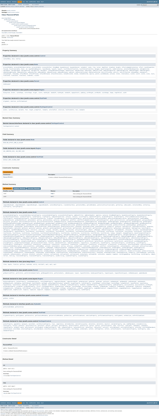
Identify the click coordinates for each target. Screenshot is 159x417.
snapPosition (147, 288)
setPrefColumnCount (138, 315)
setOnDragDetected (105, 247)
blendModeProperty (114, 215)
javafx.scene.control (13, 12)
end (124, 324)
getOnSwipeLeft (141, 225)
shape (111, 92)
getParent (118, 226)
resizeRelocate (94, 243)
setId (11, 247)
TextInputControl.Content (11, 126)
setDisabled (95, 246)
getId (111, 220)
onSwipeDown (134, 72)
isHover (90, 230)
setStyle (46, 254)
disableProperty (119, 217)
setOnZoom (100, 252)
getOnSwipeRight (8, 226)
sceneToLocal (28, 244)
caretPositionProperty (43, 324)
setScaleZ (39, 254)
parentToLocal (89, 241)
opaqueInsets (75, 92)
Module (9, 1)
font (26, 110)
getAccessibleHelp (88, 218)
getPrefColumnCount (79, 315)
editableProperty (116, 324)
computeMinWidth (43, 205)
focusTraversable (14, 69)
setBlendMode (40, 246)
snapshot (108, 254)
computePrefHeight (60, 281)
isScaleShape (115, 283)
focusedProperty (59, 218)
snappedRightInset (124, 288)
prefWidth (98, 92)
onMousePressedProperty (75, 238)
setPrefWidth (45, 288)
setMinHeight (130, 286)
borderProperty (21, 281)
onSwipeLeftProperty (69, 239)
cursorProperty (83, 217)
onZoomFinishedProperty (28, 241)
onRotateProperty (106, 238)
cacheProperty (36, 217)
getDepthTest (65, 220)
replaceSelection (78, 327)
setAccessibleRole (146, 244)
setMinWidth (146, 286)
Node (36, 64)
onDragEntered (25, 70)
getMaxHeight (115, 281)
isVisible (135, 230)
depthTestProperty (95, 217)
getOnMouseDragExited (90, 223)
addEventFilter (78, 215)
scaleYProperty (141, 243)
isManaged (97, 230)
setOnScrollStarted (148, 251)
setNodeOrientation (74, 247)
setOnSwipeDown (8, 252)
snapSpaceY (63, 289)
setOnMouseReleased (73, 251)
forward (15, 325)
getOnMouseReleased (45, 225)
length (31, 110)
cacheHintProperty (25, 217)
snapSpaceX (55, 289)
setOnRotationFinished (96, 251)
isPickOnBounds (119, 230)
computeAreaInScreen (58, 217)
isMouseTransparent (107, 230)
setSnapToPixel (71, 288)
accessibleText (47, 67)
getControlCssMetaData (56, 315)
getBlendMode (144, 218)
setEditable (83, 329)
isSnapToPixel (124, 283)
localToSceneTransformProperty (50, 233)
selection (61, 110)
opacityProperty (68, 241)
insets (40, 92)
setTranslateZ (74, 254)
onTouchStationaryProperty (11, 241)
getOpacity (110, 226)
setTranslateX (54, 254)
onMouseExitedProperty (45, 238)
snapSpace (47, 289)
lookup (113, 233)
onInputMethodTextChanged (56, 70)
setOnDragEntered (139, 247)
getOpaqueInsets (8, 283)
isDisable (55, 230)
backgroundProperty (9, 281)
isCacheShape (96, 283)
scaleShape (105, 92)
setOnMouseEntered (24, 251)
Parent (36, 81)
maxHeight (47, 92)
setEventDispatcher (113, 246)
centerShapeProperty (46, 281)
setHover (6, 247)
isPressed (128, 230)
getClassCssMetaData (41, 315)
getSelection (84, 325)
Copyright (3, 413)
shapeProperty (88, 288)
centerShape (28, 92)
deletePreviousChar (81, 324)
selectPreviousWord (64, 329)
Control (42, 56)
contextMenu (7, 59)
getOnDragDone (102, 221)
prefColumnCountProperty (105, 315)
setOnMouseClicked (82, 249)
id (26, 69)
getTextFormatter (106, 325)
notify (35, 264)
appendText (17, 324)
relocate (51, 243)
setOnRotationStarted (111, 251)
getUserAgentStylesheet (55, 283)
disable (118, 67)
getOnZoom (78, 226)
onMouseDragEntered (109, 70)
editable (21, 110)
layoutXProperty (8, 231)
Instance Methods (19, 188)
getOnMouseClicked (61, 223)
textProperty (142, 329)
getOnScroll (94, 225)
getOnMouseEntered (145, 223)
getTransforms (67, 228)
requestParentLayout (121, 273)
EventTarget (12, 32)
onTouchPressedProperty (126, 239)
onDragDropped (15, 70)
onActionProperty (91, 315)
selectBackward (114, 327)
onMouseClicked (97, 70)
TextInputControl (46, 107)
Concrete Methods (34, 188)
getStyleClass (19, 307)
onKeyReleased (79, 70)
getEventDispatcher (103, 220)
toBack (153, 254)
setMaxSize (112, 286)
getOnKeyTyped (50, 223)
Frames (20, 4)
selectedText (53, 110)
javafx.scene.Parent (12, 21)
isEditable (128, 325)
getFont (48, 325)
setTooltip (146, 205)
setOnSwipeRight (29, 252)
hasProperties (136, 228)
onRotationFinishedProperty (121, 238)
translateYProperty (35, 256)
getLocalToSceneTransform (45, 221)
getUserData (117, 228)
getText (91, 325)
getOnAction (67, 315)
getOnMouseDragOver (116, 223)
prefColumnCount (22, 101)
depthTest (105, 67)
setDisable (86, 246)
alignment (6, 101)
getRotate (150, 226)
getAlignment (20, 315)
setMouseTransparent (60, 247)
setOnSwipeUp (40, 252)
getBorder (92, 281)
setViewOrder (93, 254)
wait (47, 264)
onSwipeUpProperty (97, 239)
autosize (105, 215)
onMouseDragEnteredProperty (93, 236)
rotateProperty (105, 243)
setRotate (6, 254)
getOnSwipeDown (131, 225)
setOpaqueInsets (8, 288)
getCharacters (29, 315)
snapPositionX (7, 289)
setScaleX (25, 254)
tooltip (18, 59)
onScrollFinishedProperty (11, 239)
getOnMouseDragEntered (75, 223)
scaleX (132, 74)
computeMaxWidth (20, 205)
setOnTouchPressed (61, 252)
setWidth (80, 288)
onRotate (71, 72)
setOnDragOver (18, 249)
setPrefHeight (26, 288)
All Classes (35, 4)
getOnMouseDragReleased (131, 223)
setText (107, 329)
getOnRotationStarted (82, 225)
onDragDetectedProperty (71, 234)
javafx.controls (11, 10)
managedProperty (128, 233)
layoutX (54, 69)
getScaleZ (32, 228)
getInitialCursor (120, 220)
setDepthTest (78, 246)
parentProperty (78, 241)
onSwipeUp (15, 74)
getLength (55, 325)
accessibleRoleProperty (49, 215)
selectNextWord (38, 329)
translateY (14, 75)
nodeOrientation (117, 69)
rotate (118, 74)
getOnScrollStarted (119, 225)
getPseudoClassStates (139, 226)
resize (38, 286)
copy (52, 193)
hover (22, 69)
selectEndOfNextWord (148, 327)
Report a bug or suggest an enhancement (11, 409)
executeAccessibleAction (38, 218)
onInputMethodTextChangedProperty (13, 236)
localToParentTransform (71, 69)
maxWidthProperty (53, 285)
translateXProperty (22, 256)
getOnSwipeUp (18, 226)
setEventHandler (125, 246)
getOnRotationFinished (68, 225)
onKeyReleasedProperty (47, 236)
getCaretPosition (31, 325)
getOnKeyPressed (27, 223)
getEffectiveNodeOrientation (86, 220)
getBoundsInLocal (8, 220)
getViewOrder (126, 228)
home (114, 325)
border (13, 92)
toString (11, 256)
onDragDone (6, 70)
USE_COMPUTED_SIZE (8, 151)
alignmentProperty (8, 315)
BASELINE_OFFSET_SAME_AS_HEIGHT (13, 142)
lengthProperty (8, 327)
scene (148, 74)
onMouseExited (32, 72)
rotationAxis (125, 74)
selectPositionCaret (50, 329)
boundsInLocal (64, 67)
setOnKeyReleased (60, 249)
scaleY (138, 74)
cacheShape (19, 92)
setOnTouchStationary (88, 252)
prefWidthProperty (29, 286)
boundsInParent (74, 67)
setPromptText (99, 329)
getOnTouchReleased (54, 226)
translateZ (22, 75)
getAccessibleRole (101, 218)
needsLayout (7, 84)
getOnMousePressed (32, 225)
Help (42, 1)
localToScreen (65, 233)
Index (38, 1)
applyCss (98, 215)
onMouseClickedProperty (76, 236)
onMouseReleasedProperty (91, 238)
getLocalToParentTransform (27, 221)
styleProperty (145, 254)
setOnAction (127, 315)
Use (24, 1)
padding (83, 92)
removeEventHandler (73, 243)
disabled (112, 67)
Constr (17, 6)
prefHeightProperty (9, 286)
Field (12, 6)
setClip (63, 246)
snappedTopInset (137, 288)
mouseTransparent (106, 69)
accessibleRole (36, 67)
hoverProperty (146, 228)
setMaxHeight (104, 286)
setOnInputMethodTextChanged (33, 249)
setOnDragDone (116, 247)
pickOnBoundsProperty (141, 241)
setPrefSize (36, 288)
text (76, 110)
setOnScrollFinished (134, 251)
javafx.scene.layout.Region (17, 22)
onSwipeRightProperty (83, 239)
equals (10, 264)
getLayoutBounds (147, 220)
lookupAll (119, 233)
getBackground (83, 281)
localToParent (30, 231)
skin (13, 59)
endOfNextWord (130, 324)
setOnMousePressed (60, 251)
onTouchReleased (45, 74)
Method (22, 6)
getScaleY (25, 228)
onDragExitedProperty (129, 234)
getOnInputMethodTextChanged (12, 223)
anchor (5, 110)
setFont (91, 329)
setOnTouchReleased (75, 252)
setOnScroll (122, 251)
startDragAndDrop (124, 254)
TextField (10, 37)
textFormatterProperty (129, 329)
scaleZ (143, 74)
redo (59, 327)
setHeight (96, 286)
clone (5, 264)
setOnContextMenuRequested (89, 247)
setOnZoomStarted (122, 252)
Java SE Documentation (38, 411)
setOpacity (131, 252)
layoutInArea (134, 283)
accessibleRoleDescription (22, 67)
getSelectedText (74, 325)
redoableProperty (67, 327)
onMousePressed (51, 72)
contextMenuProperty (56, 205)
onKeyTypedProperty (61, 236)
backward (24, 324)
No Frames (26, 4)
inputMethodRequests (34, 69)
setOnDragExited (8, 249)
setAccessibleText (28, 246)
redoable (45, 110)
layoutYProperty (19, 231)
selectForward (7, 329)
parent (97, 74)
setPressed (151, 252)
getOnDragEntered (125, 221)
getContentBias (47, 220)
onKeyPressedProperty (32, 236)
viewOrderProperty (71, 256)
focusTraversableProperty (73, 218)
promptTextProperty (50, 327)
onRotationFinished (81, 72)
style (152, 74)
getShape (44, 283)
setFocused (135, 246)
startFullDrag (135, 254)
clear (53, 324)
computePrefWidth (72, 281)
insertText (120, 325)
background (6, 92)
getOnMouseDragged (103, 223)
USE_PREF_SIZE (20, 151)
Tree (27, 1)
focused (5, 69)
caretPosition (13, 110)
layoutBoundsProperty (146, 230)
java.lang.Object (6, 18)
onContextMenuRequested (131, 69)
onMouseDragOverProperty (144, 236)
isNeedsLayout (69, 273)
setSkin (11, 298)
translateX (6, 75)
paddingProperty (118, 285)
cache (89, 67)
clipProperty (46, 217)
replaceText (89, 327)
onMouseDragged (133, 70)
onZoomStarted (83, 74)
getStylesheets (59, 273)
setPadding (17, 288)
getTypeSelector (108, 228)
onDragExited (35, 70)
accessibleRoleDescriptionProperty (30, 215)
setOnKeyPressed (49, 249)
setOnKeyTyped (71, 249)
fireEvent (50, 218)
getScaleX (17, 228)
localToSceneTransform (86, 69)
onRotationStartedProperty (139, 238)
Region (41, 90)
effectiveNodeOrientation (130, 67)
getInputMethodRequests (133, 220)
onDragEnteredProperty (115, 234)
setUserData (83, 254)
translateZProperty (48, 256)
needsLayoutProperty (97, 273)
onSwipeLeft (143, 72)
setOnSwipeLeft (18, 252)
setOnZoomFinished (109, 252)
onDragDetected (144, 69)
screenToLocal (102, 244)
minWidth (67, 92)
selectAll (106, 327)
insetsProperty (86, 283)
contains (68, 217)
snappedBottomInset (100, 288)
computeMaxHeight (8, 205)
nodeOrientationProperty (10, 234)
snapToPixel (118, 92)
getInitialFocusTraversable (106, 205)
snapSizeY (40, 289)
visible (36, 75)
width (124, 92)
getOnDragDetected (91, 221)
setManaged (49, 247)
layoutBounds (46, 69)
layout (77, 273)
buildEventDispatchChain (10, 217)
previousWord (39, 327)
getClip (39, 220)
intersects (33, 230)
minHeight (61, 92)
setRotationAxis (15, 254)
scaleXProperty (130, 243)
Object (32, 261)
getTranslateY (87, 228)
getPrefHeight (26, 283)
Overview (3, 1)
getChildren (19, 273)
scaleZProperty (8, 244)
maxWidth (53, 92)
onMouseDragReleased (9, 72)
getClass (22, 264)
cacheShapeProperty (33, 281)
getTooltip (119, 205)
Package (14, 1)
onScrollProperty (25, 239)
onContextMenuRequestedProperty (52, 234)
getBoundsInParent (20, 220)
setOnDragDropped (127, 247)
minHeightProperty (73, 285)
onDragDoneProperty (85, 234)
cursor (99, 67)
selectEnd (138, 327)
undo (148, 329)
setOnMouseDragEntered (96, 249)
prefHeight (90, 92)
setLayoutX (33, 247)
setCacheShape (76, 286)
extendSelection (141, 324)
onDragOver (43, 70)
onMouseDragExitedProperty (111, 236)
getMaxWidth (123, 281)
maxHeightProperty (34, 285)
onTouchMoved (24, 74)
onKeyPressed (69, 70)
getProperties (126, 226)
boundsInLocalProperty (129, 215)
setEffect (103, 246)
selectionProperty (26, 329)
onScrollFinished (106, 72)
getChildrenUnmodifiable (32, 273)
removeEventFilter (60, 243)
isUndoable (144, 325)
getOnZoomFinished (88, 226)
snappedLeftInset (112, 288)
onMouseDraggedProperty (128, 236)
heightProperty (75, 283)
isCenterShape (105, 283)
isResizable (127, 205)
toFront (5, 256)
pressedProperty (8, 243)
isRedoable (136, 325)
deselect (107, 324)
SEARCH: (139, 5)
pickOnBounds (105, 74)
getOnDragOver (147, 221)
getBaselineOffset (8, 273)
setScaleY (32, 254)
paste (22, 327)
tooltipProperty (17, 206)
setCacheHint (56, 246)
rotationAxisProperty (117, 243)
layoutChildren (84, 273)
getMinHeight (132, 281)
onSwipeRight (7, 74)
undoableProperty (8, 330)
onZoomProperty (41, 241)
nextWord (16, 327)
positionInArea (129, 285)
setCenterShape (86, 286)
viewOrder (30, 75)
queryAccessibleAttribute (39, 243)
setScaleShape (54, 288)
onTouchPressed (33, 74)
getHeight (99, 281)
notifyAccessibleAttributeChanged (30, 234)
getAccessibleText (133, 218)
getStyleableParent (56, 228)
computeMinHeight (31, 205)
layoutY (60, 69)
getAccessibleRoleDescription (117, 218)
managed (97, 69)
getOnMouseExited (8, 225)
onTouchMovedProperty (110, 239)
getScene (39, 228)
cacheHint (84, 67)
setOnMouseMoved (49, 251)
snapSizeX (33, 289)
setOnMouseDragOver (138, 249)
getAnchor (21, 325)
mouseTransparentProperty (142, 233)
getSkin (5, 298)
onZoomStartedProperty (55, 241)
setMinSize (138, 286)
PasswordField (7, 177)
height (35, 92)
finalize (15, 264)
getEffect (73, 220)
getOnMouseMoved (20, 225)
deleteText (92, 324)
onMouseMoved (42, 72)
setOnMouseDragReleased (10, 251)
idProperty (6, 230)
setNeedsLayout (133, 273)
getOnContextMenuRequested (75, 221)
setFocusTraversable (146, 246)
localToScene (101, 231)
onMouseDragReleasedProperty (12, 238)
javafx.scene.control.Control (20, 24)
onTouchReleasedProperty (142, 239)
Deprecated (32, 1)
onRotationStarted (94, 72)
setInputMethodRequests (21, 247)
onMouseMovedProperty (60, 238)
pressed (112, 74)
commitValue (60, 324)
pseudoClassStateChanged (22, 243)
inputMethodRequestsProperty (20, 230)
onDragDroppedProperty (100, 234)
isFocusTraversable (81, 230)
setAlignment (118, 315)
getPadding (17, 283)
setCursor (70, 246)
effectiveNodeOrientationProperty (135, 217)
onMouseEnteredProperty (29, 238)
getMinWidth (141, 281)
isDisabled (63, 230)
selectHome (16, 329)
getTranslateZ (97, 228)
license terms (22, 415)
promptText (37, 110)
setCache (47, 246)
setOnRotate (84, 251)
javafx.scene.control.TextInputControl (25, 25)
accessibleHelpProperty (10, 215)
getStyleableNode (8, 307)
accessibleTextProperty (65, 215)
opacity (91, 74)
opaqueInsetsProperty (105, 285)
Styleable (5, 32)
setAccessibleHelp (133, 244)
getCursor (57, 220)
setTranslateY (64, 254)
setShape (63, 288)
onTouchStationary (56, 74)
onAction (13, 101)
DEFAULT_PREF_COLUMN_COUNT (11, 160)
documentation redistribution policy (39, 415)
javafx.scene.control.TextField (25, 27)
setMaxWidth (120, 286)
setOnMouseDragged (124, 249)
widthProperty (85, 289)
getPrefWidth (36, 283)
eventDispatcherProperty (21, 218)
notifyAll (41, 264)
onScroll (116, 72)
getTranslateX (77, 228)
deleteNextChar (69, 324)
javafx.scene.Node (9, 19)
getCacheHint (32, 220)
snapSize (25, 289)
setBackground (59, 286)
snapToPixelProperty (73, 289)
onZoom (76, 74)
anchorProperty (8, 324)
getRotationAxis (8, 228)
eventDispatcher (149, 67)
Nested (8, 6)
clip (94, 67)
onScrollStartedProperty (40, 239)
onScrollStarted (125, 72)
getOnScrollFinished (105, 225)
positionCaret (29, 327)
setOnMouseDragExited (111, 249)
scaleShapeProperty (48, 286)
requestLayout (109, 273)
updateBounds (143, 273)
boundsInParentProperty (144, 215)
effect (141, 67)
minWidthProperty (92, 285)
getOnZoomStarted (100, 226)
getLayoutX (6, 221)
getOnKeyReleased (39, 223)
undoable (82, 110)
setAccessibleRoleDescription (12, 246)
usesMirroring (60, 256)
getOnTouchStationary (67, 226)
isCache (48, 230)
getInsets (106, 281)
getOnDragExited (137, 221)
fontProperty (7, 325)
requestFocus (85, 243)
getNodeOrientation (60, 221)
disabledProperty (107, 217)
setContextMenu (137, 205)
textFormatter (70, 110)
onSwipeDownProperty (55, 239)
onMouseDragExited (122, 70)
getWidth (66, 283)
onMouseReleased (62, 72)
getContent (41, 325)
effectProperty (8, 218)
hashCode (29, 264)
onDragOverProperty (144, 234)
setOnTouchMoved (50, 252)
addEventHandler (90, 215)
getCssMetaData (91, 205)
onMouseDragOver (145, 70)
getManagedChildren (47, 273)
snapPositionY (17, 289)
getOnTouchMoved (29, 226)
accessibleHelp (8, 67)
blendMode (56, 67)
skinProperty (7, 206)
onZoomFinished (68, 74)
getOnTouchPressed (40, 226)
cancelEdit (31, 324)
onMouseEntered (21, 72)
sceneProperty (18, 244)
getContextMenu (80, 205)
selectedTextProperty (127, 327)
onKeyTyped (88, 70)
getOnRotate (56, 225)
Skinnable (19, 32)
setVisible (101, 254)
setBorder (68, 286)
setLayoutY (41, 247)
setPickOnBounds (141, 252)
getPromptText (63, 325)
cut (52, 196)
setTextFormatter (116, 329)
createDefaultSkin (69, 205)
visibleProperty (83, 256)
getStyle (45, 228)
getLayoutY (14, 221)
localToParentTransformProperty (85, 231)
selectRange (75, 329)
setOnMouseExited (37, 251)
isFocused (70, 230)
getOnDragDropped (113, 221)
